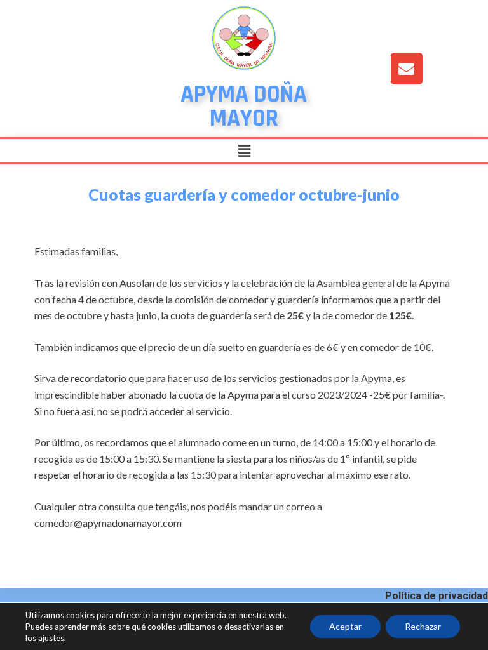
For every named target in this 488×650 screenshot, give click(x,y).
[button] (244, 150)
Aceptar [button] (345, 626)
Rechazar (423, 626)
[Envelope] (407, 68)
